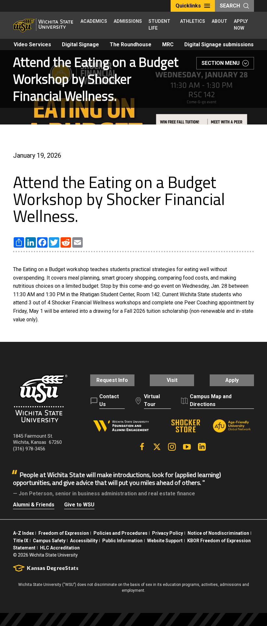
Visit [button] (172, 380)
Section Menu (221, 63)
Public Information (122, 540)
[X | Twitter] (157, 447)
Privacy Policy (167, 533)
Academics (93, 21)
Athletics (192, 21)
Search (230, 6)
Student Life (159, 25)
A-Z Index (23, 533)
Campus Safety (49, 540)
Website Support (165, 540)
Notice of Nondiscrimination (218, 533)
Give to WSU (79, 505)
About (219, 21)
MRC (168, 44)
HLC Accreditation (60, 547)
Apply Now (241, 25)
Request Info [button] (112, 380)
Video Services (32, 44)
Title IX (20, 540)
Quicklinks (188, 6)
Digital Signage (80, 44)
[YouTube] (187, 447)
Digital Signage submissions (219, 44)
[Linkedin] (202, 447)
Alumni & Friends (33, 505)
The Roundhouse (130, 44)
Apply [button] (232, 380)
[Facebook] (142, 447)
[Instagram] (172, 447)
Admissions (128, 21)
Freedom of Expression (63, 533)
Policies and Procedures (120, 533)
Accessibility (84, 540)
